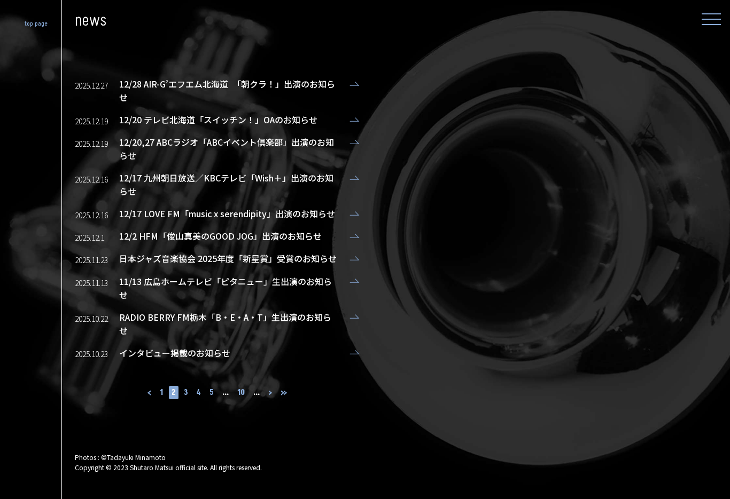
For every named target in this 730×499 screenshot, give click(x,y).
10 (241, 392)
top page (36, 23)
